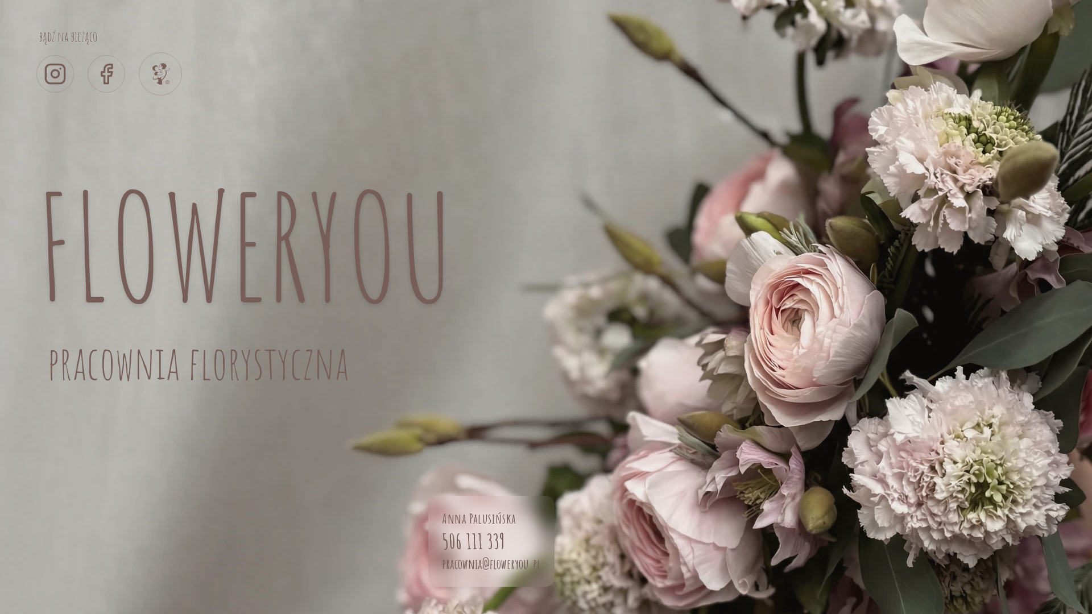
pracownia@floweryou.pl (491, 563)
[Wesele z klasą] (160, 74)
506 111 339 (473, 541)
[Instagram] (55, 74)
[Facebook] (106, 74)
